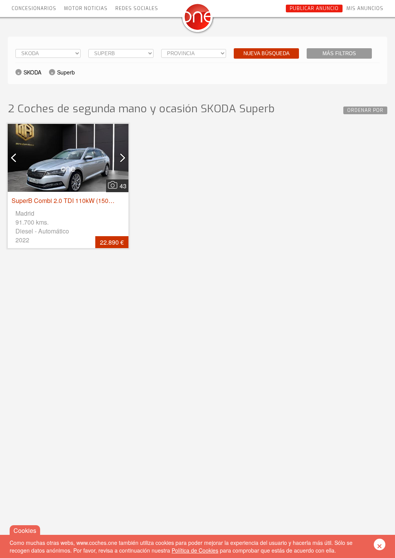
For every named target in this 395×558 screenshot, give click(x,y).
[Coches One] (197, 20)
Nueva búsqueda (266, 53)
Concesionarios (34, 8)
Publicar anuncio (314, 8)
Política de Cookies (195, 550)
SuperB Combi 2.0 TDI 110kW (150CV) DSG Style (81, 200)
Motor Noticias (86, 8)
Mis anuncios (364, 8)
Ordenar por (365, 110)
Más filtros (339, 53)
